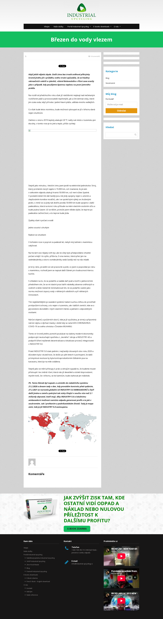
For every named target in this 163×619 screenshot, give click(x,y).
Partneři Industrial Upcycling (37, 571)
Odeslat (121, 110)
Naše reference (32, 595)
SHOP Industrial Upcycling (36, 561)
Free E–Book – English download (38, 581)
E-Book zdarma (32, 578)
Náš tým (29, 591)
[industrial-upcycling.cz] (81, 12)
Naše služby (58, 26)
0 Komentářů (95, 56)
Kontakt (29, 588)
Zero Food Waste (33, 565)
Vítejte (47, 26)
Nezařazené (110, 83)
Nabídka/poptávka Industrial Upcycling (41, 558)
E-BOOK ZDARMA (77, 528)
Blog (107, 78)
